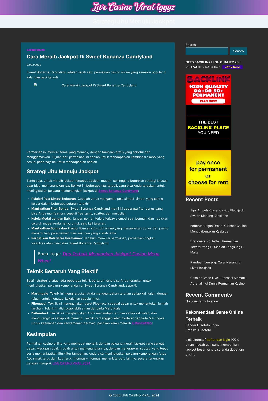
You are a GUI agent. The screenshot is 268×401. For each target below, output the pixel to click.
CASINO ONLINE (36, 50)
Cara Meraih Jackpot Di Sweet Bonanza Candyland (90, 56)
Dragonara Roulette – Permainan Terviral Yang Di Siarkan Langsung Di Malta (217, 246)
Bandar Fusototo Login (202, 325)
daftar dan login (218, 340)
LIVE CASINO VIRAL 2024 (71, 363)
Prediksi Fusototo (198, 330)
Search (191, 45)
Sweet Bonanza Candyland (118, 190)
